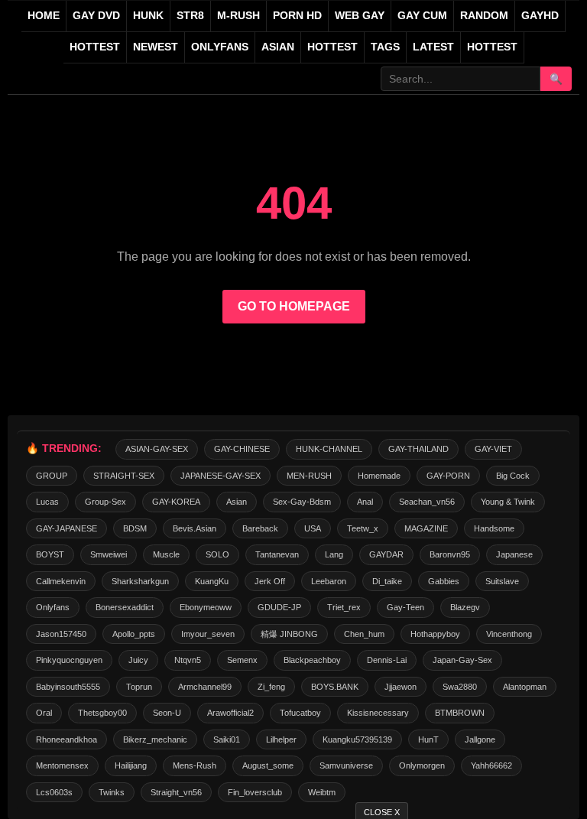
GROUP (51, 475)
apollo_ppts (133, 634)
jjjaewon (400, 686)
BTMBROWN (460, 712)
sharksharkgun (140, 581)
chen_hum (364, 634)
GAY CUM (422, 15)
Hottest (332, 47)
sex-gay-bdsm (302, 501)
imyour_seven (208, 634)
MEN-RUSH (309, 475)
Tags (385, 47)
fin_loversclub (255, 792)
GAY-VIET (493, 448)
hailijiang (131, 765)
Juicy (138, 660)
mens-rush (194, 765)
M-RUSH (238, 15)
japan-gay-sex (462, 660)
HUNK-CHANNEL (329, 448)
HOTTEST (95, 47)
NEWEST (155, 47)
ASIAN (277, 47)
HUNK (148, 15)
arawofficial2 (230, 712)
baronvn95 (450, 554)
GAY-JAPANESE (66, 528)
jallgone (480, 739)
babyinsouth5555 (68, 686)
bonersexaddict (125, 607)
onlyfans (53, 607)
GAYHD (540, 15)
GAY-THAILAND (418, 448)
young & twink (508, 501)
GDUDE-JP (279, 607)
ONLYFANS (219, 47)
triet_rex (344, 607)
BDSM (135, 528)
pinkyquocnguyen (69, 660)
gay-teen (405, 607)
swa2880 (460, 686)
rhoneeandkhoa (66, 739)
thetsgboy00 (102, 712)
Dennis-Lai (387, 660)
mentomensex (62, 765)
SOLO (217, 554)
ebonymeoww (206, 607)
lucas (47, 501)
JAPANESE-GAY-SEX (220, 475)
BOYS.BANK (334, 686)
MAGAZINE (426, 528)
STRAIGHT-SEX (123, 475)
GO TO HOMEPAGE (294, 306)
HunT (428, 739)
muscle (166, 554)
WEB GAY (359, 15)
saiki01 (226, 739)
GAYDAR (386, 554)
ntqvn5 (187, 660)
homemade (379, 475)
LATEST (433, 47)
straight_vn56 (176, 792)
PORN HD (297, 15)
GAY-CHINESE (242, 448)
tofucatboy (300, 712)
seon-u (167, 712)
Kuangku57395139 (357, 739)
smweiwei (108, 554)
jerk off (270, 581)
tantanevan (277, 554)
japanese (514, 554)
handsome (494, 528)
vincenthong (509, 634)
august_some (268, 765)
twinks (112, 792)
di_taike (387, 581)
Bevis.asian (194, 528)
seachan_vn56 (427, 501)
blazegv (465, 607)
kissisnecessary (378, 712)
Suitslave (502, 581)
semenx (242, 660)
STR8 (190, 15)
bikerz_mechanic (155, 739)
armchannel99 (205, 686)
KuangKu (212, 581)
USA (312, 528)
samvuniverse (346, 765)
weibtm (322, 792)
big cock (513, 475)
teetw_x (362, 528)
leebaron (328, 581)
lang (334, 554)
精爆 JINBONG (289, 634)
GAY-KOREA (176, 501)
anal (365, 501)
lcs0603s (54, 792)
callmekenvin (61, 581)
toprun (139, 686)
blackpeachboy (312, 660)
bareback (260, 528)
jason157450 (61, 634)
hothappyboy (435, 634)
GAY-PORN (448, 475)
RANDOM (484, 15)
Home (44, 15)
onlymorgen (422, 765)
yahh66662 (491, 765)
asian (236, 501)
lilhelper (281, 739)
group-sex (105, 501)
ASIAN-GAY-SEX (156, 448)
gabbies (443, 581)
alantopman (524, 686)
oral (44, 712)
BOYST (50, 554)
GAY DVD (96, 15)
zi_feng (271, 686)
